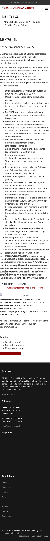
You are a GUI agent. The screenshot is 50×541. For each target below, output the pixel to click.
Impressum (37, 287)
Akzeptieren (7, 283)
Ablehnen (21, 283)
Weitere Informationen (18, 287)
